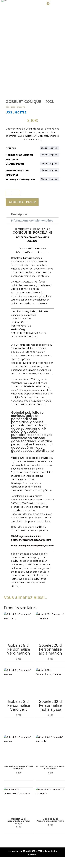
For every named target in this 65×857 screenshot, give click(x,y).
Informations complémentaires (32, 220)
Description (19, 214)
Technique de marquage (20, 179)
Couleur (11, 148)
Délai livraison (15, 163)
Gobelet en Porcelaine (15, 107)
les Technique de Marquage (29, 545)
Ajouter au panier (22, 202)
